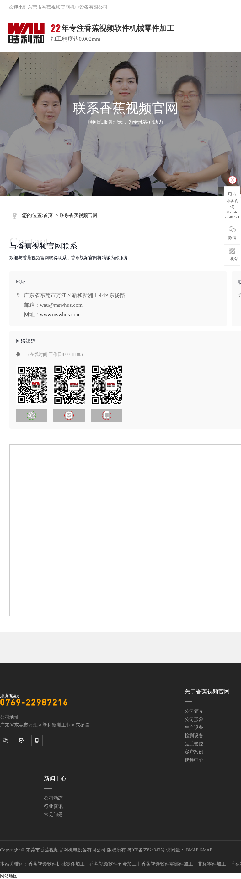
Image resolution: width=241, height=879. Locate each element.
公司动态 (53, 798)
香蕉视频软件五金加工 (113, 863)
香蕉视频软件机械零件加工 (56, 863)
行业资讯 (53, 806)
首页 (48, 215)
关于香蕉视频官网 (207, 691)
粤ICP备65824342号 (146, 850)
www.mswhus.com (60, 314)
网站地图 (9, 876)
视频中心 (194, 760)
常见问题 (53, 814)
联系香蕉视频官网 (78, 215)
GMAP (206, 850)
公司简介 (194, 711)
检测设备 (194, 735)
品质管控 (194, 743)
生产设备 (194, 727)
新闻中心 (55, 778)
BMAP (192, 850)
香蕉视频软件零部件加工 (167, 863)
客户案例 (194, 751)
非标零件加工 (212, 863)
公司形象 (194, 719)
